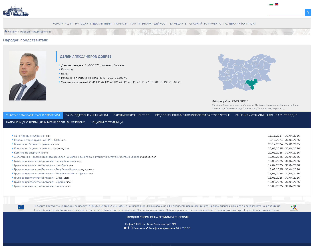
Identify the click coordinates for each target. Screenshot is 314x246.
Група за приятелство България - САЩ (38, 178)
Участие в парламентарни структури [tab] (33, 115)
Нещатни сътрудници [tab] (107, 122)
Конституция (62, 23)
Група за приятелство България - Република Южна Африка (51, 173)
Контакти (139, 228)
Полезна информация (240, 23)
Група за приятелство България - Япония (39, 186)
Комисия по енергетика (28, 152)
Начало (12, 31)
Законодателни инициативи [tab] (87, 115)
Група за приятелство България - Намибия (40, 165)
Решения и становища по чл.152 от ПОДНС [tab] (266, 115)
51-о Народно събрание (29, 136)
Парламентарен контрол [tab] (132, 115)
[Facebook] (128, 228)
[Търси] (308, 12)
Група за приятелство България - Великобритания (45, 161)
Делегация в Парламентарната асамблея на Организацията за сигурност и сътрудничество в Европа (77, 157)
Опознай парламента (205, 23)
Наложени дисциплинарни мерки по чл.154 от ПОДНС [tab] (45, 122)
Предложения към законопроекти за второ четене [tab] (192, 115)
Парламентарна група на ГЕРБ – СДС (37, 140)
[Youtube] (125, 228)
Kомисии (121, 23)
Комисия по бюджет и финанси (33, 144)
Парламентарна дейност (148, 23)
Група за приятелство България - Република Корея (46, 169)
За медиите (178, 23)
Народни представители (93, 23)
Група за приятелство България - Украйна (40, 182)
